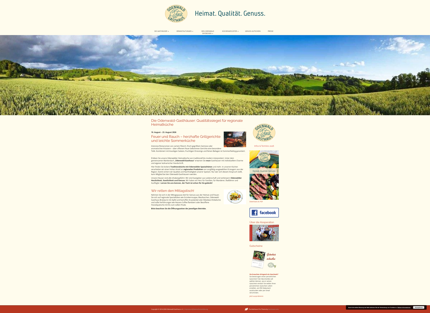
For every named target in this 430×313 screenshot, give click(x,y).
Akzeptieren (419, 307)
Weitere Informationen (404, 307)
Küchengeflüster (229, 31)
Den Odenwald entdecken (207, 32)
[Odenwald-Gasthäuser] (215, 13)
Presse (270, 31)
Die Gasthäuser (161, 31)
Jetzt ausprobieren (256, 296)
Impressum (188, 309)
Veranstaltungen (184, 31)
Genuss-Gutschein (253, 31)
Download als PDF (256, 201)
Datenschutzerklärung (200, 309)
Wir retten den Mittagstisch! (172, 191)
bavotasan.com (273, 309)
